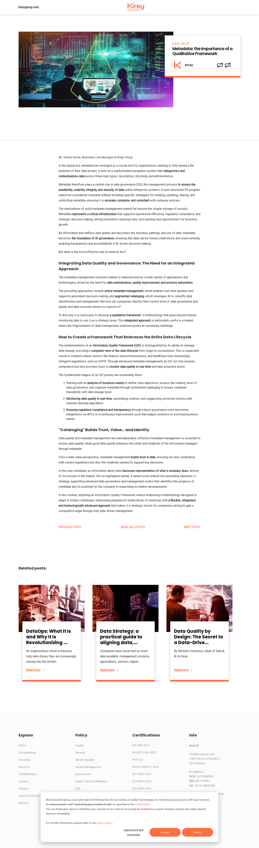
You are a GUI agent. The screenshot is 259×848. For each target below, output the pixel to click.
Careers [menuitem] (23, 781)
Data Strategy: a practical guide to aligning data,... (121, 637)
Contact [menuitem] (23, 788)
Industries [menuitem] (24, 759)
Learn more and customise (133, 832)
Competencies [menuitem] (27, 752)
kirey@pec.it (196, 771)
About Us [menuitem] (24, 766)
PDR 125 (137, 759)
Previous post (70, 527)
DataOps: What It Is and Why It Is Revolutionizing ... (48, 637)
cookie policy (142, 804)
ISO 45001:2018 (141, 781)
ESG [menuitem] (77, 788)
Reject (197, 832)
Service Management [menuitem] (88, 766)
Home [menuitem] (22, 745)
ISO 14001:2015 (141, 774)
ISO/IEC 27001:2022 (144, 752)
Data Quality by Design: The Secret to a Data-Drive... (198, 637)
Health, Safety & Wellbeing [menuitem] (91, 781)
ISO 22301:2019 (141, 788)
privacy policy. (105, 822)
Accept (165, 832)
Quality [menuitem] (79, 745)
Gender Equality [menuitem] (84, 759)
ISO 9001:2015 (141, 745)
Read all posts (133, 527)
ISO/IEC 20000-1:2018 (145, 766)
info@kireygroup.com (202, 754)
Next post (192, 527)
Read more (33, 670)
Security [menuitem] (80, 752)
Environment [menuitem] (83, 774)
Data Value (180, 43)
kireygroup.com (29, 7)
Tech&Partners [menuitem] (28, 774)
